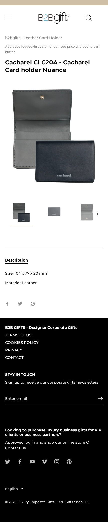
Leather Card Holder (43, 37)
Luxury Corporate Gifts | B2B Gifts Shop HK (53, 502)
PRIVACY (13, 350)
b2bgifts (13, 37)
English (11, 489)
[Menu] (8, 17)
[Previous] (10, 213)
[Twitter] (7, 461)
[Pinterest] (69, 461)
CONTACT (14, 357)
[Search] (88, 18)
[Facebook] (19, 461)
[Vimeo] (44, 461)
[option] (21, 214)
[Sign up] (100, 398)
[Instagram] (56, 461)
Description (16, 260)
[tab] (19, 260)
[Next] (97, 213)
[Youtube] (32, 461)
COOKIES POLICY (22, 342)
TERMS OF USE (19, 335)
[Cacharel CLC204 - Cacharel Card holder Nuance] (86, 212)
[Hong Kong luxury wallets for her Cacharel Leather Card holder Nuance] (21, 213)
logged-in (29, 46)
